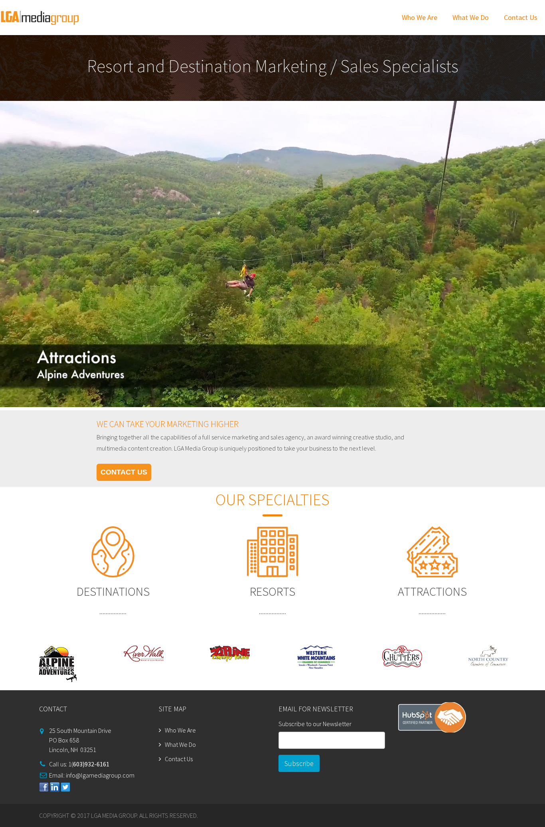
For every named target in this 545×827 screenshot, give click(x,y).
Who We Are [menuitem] (419, 17)
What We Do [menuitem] (470, 17)
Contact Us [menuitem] (520, 17)
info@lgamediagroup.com (100, 775)
